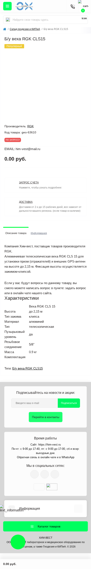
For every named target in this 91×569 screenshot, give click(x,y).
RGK (30, 126)
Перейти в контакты (45, 417)
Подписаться (69, 403)
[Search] (7, 19)
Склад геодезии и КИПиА (25, 29)
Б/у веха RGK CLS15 (27, 368)
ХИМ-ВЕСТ (45, 537)
